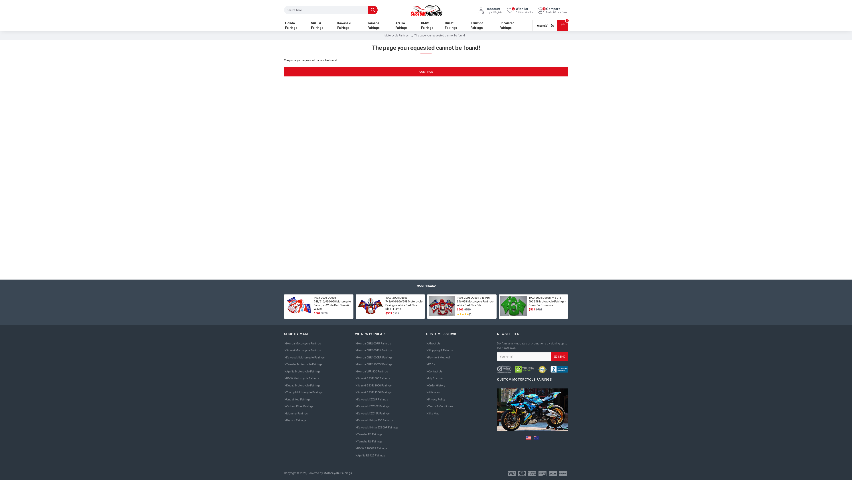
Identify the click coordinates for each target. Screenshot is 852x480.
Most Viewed (426, 285)
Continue (426, 71)
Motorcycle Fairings (397, 35)
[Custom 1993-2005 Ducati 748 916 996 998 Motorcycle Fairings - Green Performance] (513, 306)
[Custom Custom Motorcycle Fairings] (532, 369)
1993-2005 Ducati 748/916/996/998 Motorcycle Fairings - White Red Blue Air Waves (332, 303)
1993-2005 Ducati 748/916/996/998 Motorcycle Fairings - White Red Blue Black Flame (403, 303)
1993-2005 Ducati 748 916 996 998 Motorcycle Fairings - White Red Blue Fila (475, 301)
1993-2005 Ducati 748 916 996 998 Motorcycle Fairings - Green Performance (547, 301)
